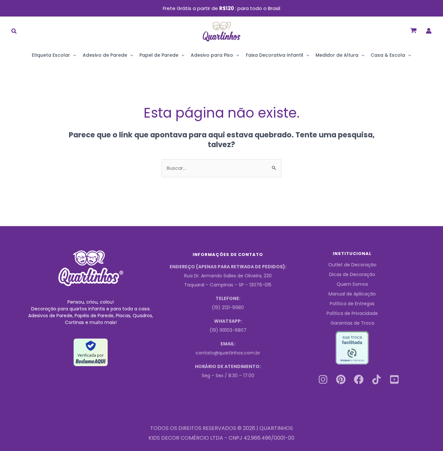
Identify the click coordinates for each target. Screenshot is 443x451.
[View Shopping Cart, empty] (413, 30)
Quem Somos (352, 284)
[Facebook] (359, 379)
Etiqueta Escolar (51, 55)
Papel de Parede (158, 55)
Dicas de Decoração (352, 274)
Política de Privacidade (352, 313)
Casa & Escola (388, 55)
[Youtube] (394, 379)
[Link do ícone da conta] (429, 31)
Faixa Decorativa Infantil (274, 55)
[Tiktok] (376, 379)
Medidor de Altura (337, 55)
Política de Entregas (352, 303)
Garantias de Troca (352, 323)
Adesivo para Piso (212, 55)
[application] (73, 55)
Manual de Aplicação (352, 294)
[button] (14, 32)
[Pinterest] (341, 379)
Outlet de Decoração (352, 264)
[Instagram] (323, 379)
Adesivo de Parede (105, 55)
